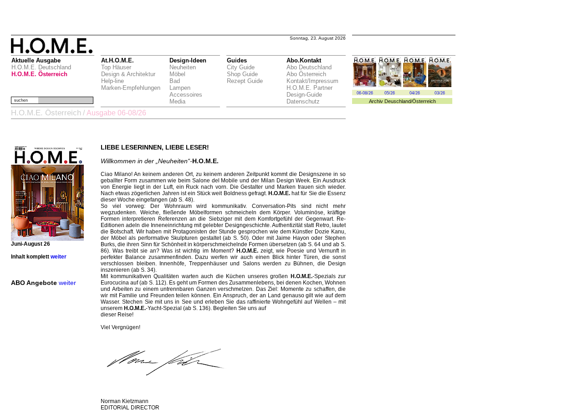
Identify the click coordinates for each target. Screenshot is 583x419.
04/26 (414, 93)
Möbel (177, 74)
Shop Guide (242, 74)
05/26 (389, 93)
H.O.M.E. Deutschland (41, 67)
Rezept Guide (245, 81)
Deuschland (397, 101)
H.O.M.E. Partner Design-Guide (309, 91)
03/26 (440, 93)
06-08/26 (365, 93)
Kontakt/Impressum (312, 81)
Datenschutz (303, 101)
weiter (58, 256)
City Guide (241, 67)
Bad (174, 81)
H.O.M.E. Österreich (39, 74)
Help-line (112, 81)
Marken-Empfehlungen (130, 87)
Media (177, 101)
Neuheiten (182, 67)
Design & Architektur (128, 74)
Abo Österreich (306, 74)
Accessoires (185, 94)
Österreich (424, 101)
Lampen (179, 87)
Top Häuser (116, 67)
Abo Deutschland (309, 67)
